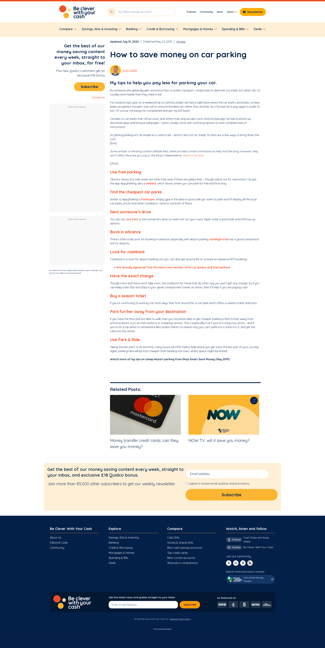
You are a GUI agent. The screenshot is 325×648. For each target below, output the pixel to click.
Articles (181, 41)
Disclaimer (98, 97)
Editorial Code (59, 542)
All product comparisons (182, 563)
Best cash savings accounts (184, 547)
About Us (55, 537)
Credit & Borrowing (120, 547)
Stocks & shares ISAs (180, 542)
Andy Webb (130, 70)
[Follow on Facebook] (243, 563)
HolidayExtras (219, 239)
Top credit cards (177, 552)
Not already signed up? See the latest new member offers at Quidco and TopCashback (173, 267)
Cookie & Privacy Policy (180, 619)
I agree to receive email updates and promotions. (219, 483)
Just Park (132, 219)
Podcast (191, 11)
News (220, 11)
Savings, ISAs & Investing (124, 537)
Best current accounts (181, 558)
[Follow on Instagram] (236, 563)
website (151, 183)
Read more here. (193, 155)
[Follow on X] (228, 563)
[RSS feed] (250, 563)
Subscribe (89, 86)
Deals (112, 563)
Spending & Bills (118, 558)
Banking (114, 542)
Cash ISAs (173, 537)
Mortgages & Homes (121, 552)
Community (206, 11)
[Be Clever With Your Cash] (77, 11)
